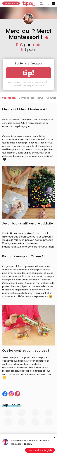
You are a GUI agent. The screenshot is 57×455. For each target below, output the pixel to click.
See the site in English (40, 450)
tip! (28, 72)
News (40, 97)
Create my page (11, 3)
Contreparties (26, 97)
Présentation (9, 97)
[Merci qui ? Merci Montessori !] (11, 393)
